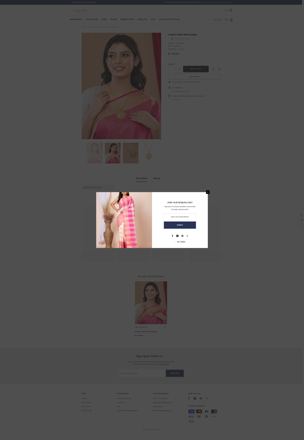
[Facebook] (172, 235)
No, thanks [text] (181, 242)
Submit (180, 225)
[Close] (208, 192)
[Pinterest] (182, 235)
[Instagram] (177, 235)
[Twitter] (187, 235)
